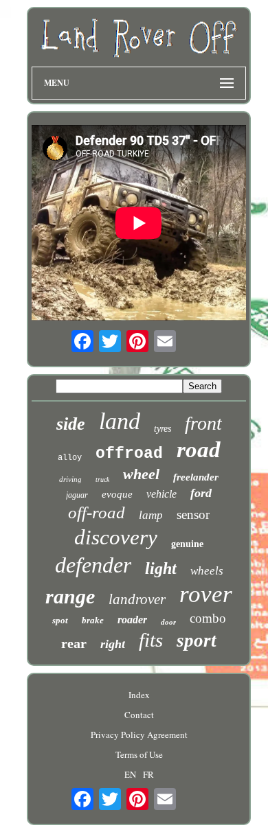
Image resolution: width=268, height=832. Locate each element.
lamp (151, 515)
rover (205, 594)
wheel (141, 474)
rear (74, 643)
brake (93, 620)
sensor (193, 514)
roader (132, 619)
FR (148, 774)
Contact (139, 714)
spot (60, 620)
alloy (70, 458)
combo (208, 618)
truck (102, 479)
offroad (129, 454)
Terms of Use (139, 754)
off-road (96, 512)
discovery (115, 537)
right (112, 644)
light (161, 568)
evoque (117, 494)
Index (139, 695)
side (70, 424)
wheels (206, 570)
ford (201, 493)
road (199, 449)
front (203, 423)
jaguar (77, 495)
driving (70, 479)
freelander (196, 477)
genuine (187, 544)
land (119, 421)
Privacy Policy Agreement (139, 734)
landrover (137, 599)
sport (196, 640)
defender (93, 565)
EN (130, 774)
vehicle (161, 494)
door (168, 622)
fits (151, 640)
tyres (162, 429)
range (70, 596)
